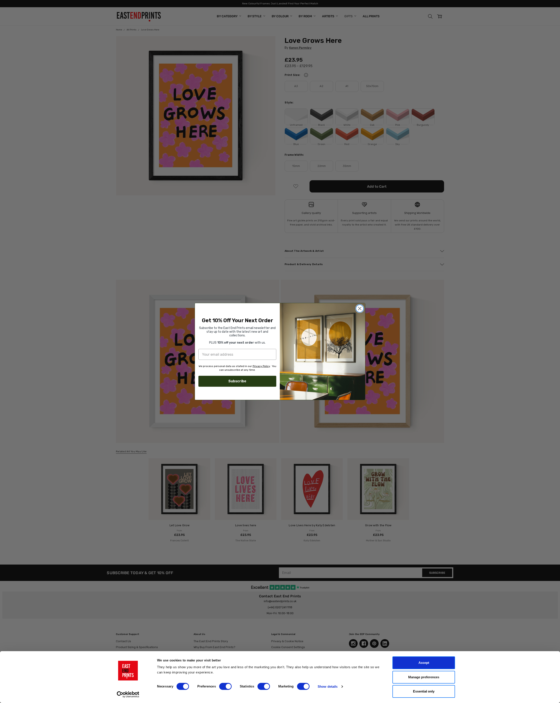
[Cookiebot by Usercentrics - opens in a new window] (128, 694)
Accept (423, 663)
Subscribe (237, 381)
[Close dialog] (360, 308)
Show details (328, 686)
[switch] (225, 686)
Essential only (423, 691)
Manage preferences (423, 677)
